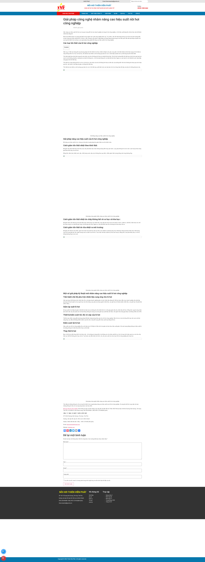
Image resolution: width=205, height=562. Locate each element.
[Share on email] (65, 506)
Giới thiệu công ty (96, 13)
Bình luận (66, 441)
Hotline (139, 6)
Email (65, 468)
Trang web (66, 474)
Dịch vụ (122, 13)
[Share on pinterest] (63, 506)
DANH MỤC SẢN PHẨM (68, 13)
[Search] (147, 1)
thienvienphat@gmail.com (73, 424)
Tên (64, 461)
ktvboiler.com (71, 427)
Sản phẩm (108, 13)
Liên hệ (138, 13)
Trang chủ (84, 13)
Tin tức (130, 13)
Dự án (115, 13)
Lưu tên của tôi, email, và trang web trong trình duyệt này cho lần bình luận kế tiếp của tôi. (87, 480)
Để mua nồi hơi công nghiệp (70, 408)
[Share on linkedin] (61, 506)
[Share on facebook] (57, 506)
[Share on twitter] (59, 506)
